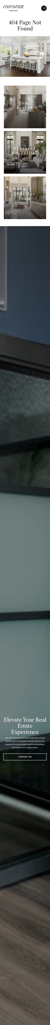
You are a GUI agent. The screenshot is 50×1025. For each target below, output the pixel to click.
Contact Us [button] (25, 757)
